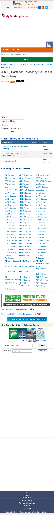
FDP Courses (25, 181)
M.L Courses (9, 226)
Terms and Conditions (27, 503)
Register (30, 4)
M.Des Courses (10, 208)
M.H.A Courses (10, 217)
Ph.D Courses (10, 289)
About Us (27, 495)
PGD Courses (25, 277)
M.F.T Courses (41, 214)
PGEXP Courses (42, 277)
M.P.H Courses (41, 235)
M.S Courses (40, 244)
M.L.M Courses (41, 226)
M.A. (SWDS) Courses (11, 188)
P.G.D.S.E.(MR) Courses (41, 267)
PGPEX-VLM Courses (25, 284)
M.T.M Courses (25, 250)
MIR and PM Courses (9, 257)
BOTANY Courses (42, 175)
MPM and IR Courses (40, 257)
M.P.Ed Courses (26, 235)
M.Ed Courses (41, 208)
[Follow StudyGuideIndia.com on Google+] (43, 7)
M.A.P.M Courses (42, 187)
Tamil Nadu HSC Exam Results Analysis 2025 (19, 314)
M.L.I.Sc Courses (26, 226)
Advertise (19, 2)
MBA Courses (25, 253)
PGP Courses (25, 280)
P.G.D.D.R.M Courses (27, 261)
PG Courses (24, 272)
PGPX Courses (41, 286)
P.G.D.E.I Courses (11, 266)
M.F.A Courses (10, 211)
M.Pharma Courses (43, 241)
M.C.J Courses (10, 199)
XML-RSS (27, 508)
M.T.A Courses (10, 250)
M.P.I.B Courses (10, 238)
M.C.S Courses (10, 202)
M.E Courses (24, 208)
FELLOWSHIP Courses (43, 181)
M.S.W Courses (25, 247)
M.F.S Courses (10, 214)
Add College (32, 2)
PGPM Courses (41, 283)
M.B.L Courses (41, 193)
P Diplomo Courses (12, 261)
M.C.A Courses (41, 196)
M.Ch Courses (25, 202)
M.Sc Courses (41, 247)
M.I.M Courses (25, 223)
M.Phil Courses (10, 244)
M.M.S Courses (10, 232)
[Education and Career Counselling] (27, 296)
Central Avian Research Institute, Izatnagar (15, 148)
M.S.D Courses (10, 247)
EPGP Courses (41, 178)
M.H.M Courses (41, 217)
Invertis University (10, 161)
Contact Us (27, 498)
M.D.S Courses (41, 205)
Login (22, 4)
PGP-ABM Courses (42, 280)
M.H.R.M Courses (11, 220)
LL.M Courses (25, 184)
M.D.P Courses (25, 205)
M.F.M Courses (41, 211)
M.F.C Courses (25, 211)
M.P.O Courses (41, 238)
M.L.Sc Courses (10, 229)
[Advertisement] (13, 32)
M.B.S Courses (25, 196)
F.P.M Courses (10, 181)
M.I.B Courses (10, 223)
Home (3, 65)
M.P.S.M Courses (11, 241)
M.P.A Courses (41, 232)
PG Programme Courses (12, 278)
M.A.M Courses (25, 187)
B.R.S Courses (10, 175)
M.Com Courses (41, 202)
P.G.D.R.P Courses (27, 266)
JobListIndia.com (16, 7)
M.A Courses (40, 184)
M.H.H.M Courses (26, 217)
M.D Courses (9, 205)
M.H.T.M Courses (42, 220)
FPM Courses (10, 184)
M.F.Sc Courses (25, 214)
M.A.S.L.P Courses (27, 190)
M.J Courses (40, 223)
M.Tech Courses (41, 250)
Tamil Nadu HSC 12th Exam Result (15, 310)
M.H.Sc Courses (26, 220)
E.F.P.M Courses (10, 178)
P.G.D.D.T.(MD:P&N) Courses (42, 262)
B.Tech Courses (26, 175)
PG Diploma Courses (42, 273)
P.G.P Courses (10, 272)
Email (7, 82)
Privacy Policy (27, 500)
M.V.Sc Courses (10, 253)
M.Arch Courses (41, 190)
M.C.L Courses (25, 199)
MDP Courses (41, 253)
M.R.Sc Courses (26, 244)
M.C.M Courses (41, 199)
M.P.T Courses (25, 241)
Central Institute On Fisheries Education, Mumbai (14, 154)
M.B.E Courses (25, 193)
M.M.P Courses (41, 229)
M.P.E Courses (10, 235)
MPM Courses (25, 256)
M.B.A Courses (10, 193)
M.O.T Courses (25, 232)
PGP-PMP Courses (11, 283)
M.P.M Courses (25, 238)
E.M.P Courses (25, 178)
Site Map (27, 506)
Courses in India (14, 65)
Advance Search (12, 50)
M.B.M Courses (10, 196)
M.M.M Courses (25, 229)
